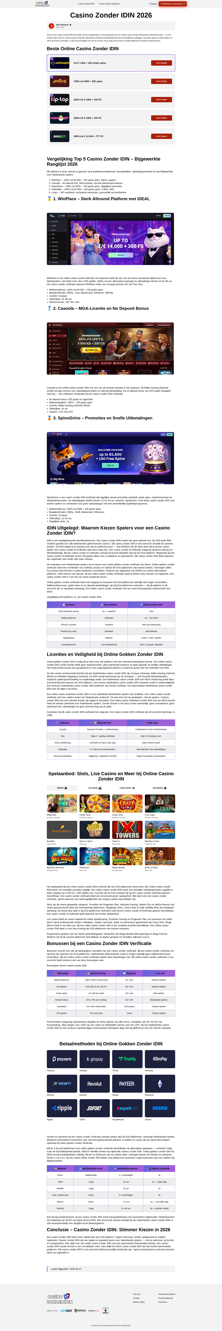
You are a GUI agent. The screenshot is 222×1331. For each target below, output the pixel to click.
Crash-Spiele (125, 788)
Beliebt (60, 788)
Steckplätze (158, 788)
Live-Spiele (93, 788)
